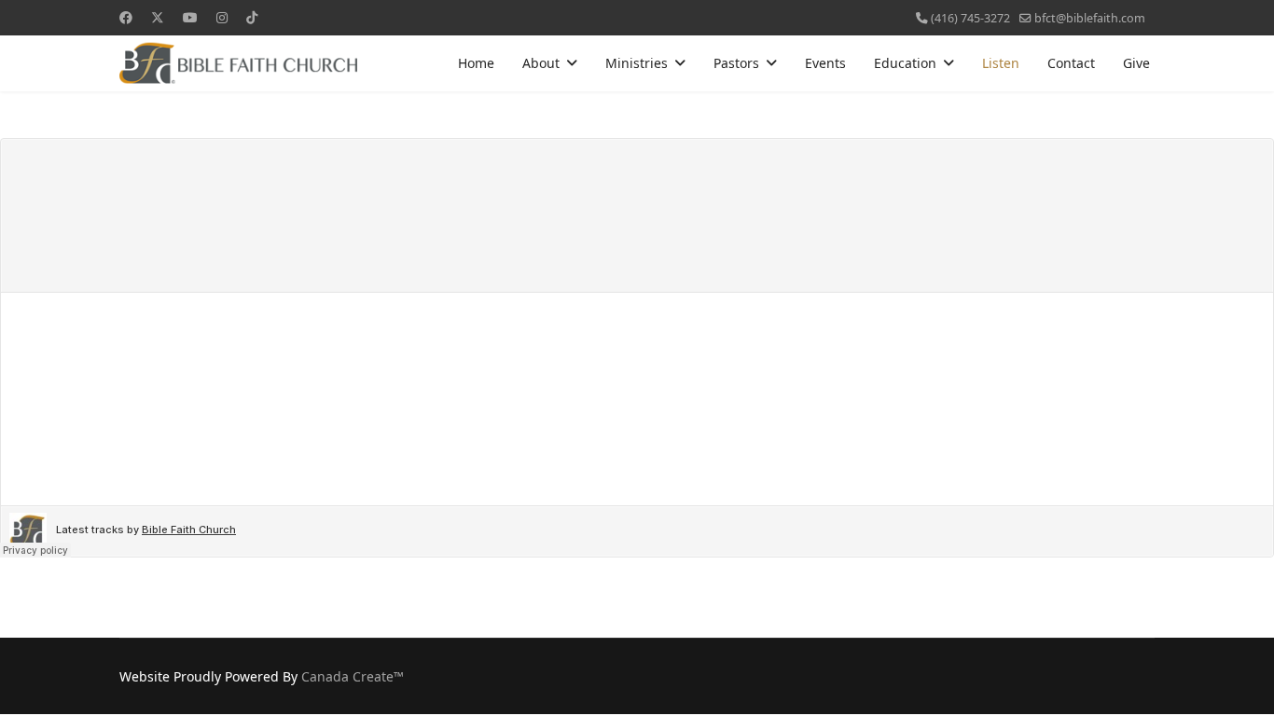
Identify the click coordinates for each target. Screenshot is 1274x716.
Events (825, 63)
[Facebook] (125, 17)
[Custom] (251, 17)
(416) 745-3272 (970, 18)
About (541, 63)
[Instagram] (222, 17)
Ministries (636, 63)
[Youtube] (190, 17)
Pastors (736, 63)
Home (476, 63)
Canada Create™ (352, 676)
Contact (1071, 63)
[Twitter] (157, 17)
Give (1136, 63)
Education (905, 63)
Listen (1000, 63)
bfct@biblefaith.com (1089, 18)
